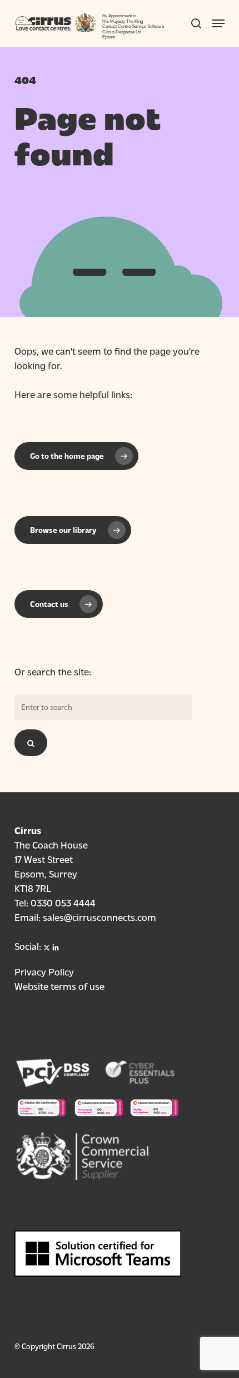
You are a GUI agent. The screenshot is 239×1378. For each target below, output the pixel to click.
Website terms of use (59, 986)
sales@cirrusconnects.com (99, 917)
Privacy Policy (44, 971)
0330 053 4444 (63, 902)
